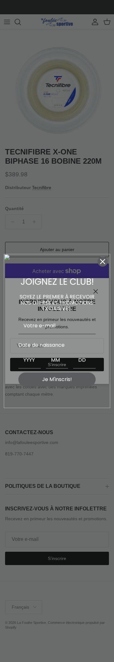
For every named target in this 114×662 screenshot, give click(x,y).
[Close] (102, 261)
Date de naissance (41, 345)
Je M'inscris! (57, 379)
